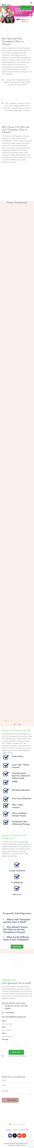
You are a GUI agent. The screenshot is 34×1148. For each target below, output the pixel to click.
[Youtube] (19, 1135)
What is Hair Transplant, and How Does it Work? (16, 921)
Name (4, 1021)
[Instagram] (24, 1135)
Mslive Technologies (17, 1143)
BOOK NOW (16, 1052)
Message (5, 1039)
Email (4, 1027)
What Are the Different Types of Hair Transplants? (16, 938)
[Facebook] (10, 1135)
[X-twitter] (15, 1135)
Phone (4, 1033)
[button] (3, 720)
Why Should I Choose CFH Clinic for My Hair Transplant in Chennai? (15, 930)
